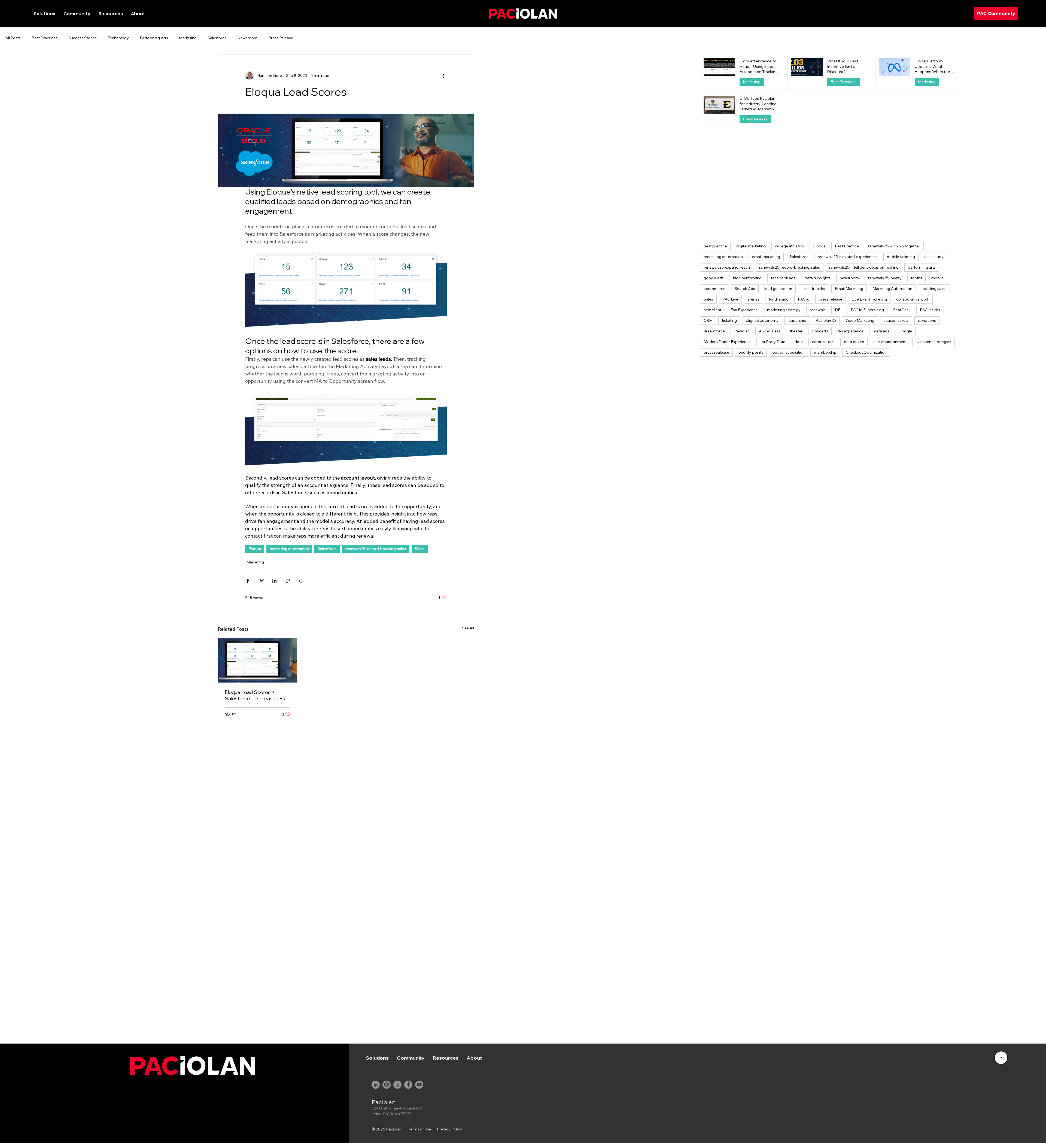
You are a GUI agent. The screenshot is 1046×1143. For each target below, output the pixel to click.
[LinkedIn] (376, 1085)
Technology (118, 37)
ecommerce (714, 288)
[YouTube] (419, 1085)
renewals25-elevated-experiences (848, 256)
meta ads (881, 331)
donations (927, 320)
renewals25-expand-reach (727, 267)
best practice (715, 246)
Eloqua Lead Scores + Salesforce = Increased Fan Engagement (256, 695)
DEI (838, 309)
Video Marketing (859, 320)
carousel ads (823, 341)
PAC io (804, 299)
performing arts (922, 267)
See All (468, 628)
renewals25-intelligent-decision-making (864, 267)
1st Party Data (772, 341)
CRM (708, 320)
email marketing (766, 256)
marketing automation (289, 548)
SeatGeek (902, 309)
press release (830, 299)
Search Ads (745, 288)
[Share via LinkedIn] (274, 580)
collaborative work (912, 299)
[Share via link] (287, 580)
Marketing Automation (892, 288)
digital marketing (751, 246)
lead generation (778, 288)
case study (934, 256)
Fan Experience (744, 309)
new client (712, 309)
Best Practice (847, 246)
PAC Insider (930, 309)
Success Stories (82, 37)
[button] (77, 14)
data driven (854, 341)
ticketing (729, 320)
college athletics (789, 246)
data (799, 341)
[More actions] (443, 75)
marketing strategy (784, 309)
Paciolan (742, 331)
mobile (937, 277)
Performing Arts (154, 37)
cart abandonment (890, 341)
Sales (419, 548)
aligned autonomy (762, 320)
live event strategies (933, 341)
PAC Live (730, 299)
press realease (716, 352)
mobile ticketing (901, 256)
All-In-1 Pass (769, 331)
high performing (747, 277)
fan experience (850, 331)
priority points (750, 352)
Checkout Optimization (866, 352)
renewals (818, 309)
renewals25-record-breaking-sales (375, 548)
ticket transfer (813, 288)
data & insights (818, 277)
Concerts (820, 331)
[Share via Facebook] (247, 580)
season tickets (896, 320)
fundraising (779, 299)
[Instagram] (386, 1085)
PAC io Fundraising (867, 309)
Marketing (188, 37)
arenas (753, 299)
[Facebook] (408, 1085)
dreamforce (714, 331)
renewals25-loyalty (885, 277)
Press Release (280, 37)
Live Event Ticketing (869, 299)
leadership (797, 320)
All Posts (13, 37)
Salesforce (217, 37)
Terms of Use (419, 1129)
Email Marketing (849, 288)
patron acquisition (789, 352)
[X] (397, 1085)
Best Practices (44, 37)
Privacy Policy (449, 1129)
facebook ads (783, 277)
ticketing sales (934, 288)
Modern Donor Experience (727, 341)
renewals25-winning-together (894, 246)
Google (905, 331)
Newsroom (247, 37)
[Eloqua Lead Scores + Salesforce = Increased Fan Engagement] (257, 660)
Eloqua (254, 548)
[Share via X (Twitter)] (261, 580)
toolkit (916, 277)
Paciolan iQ (826, 320)
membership (825, 352)
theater (796, 331)
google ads (714, 277)
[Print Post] (301, 580)
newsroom (849, 277)
